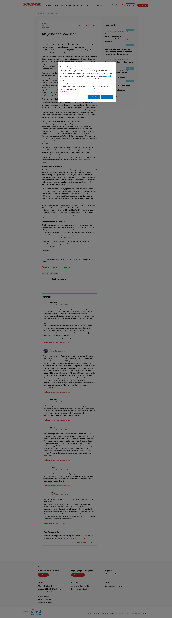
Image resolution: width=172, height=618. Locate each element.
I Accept (107, 96)
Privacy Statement (107, 76)
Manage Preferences (66, 96)
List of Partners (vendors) (66, 91)
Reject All (93, 96)
